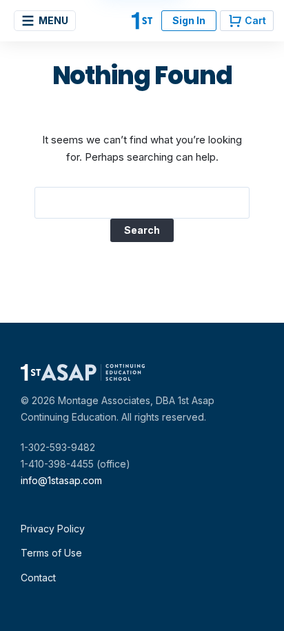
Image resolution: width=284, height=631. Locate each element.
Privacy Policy (53, 528)
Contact (38, 577)
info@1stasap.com (61, 480)
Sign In (188, 20)
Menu (53, 20)
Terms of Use (51, 553)
